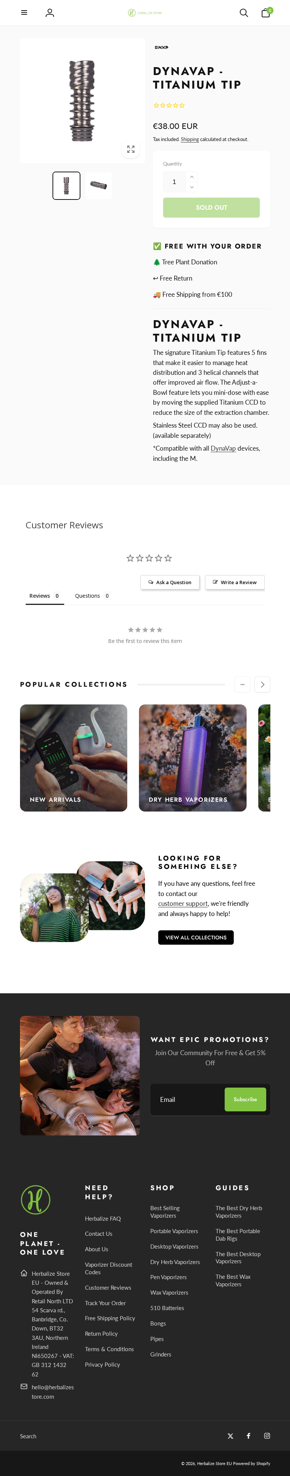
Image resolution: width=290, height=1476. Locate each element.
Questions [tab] (87, 595)
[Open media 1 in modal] (82, 101)
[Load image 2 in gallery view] (98, 185)
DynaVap (223, 448)
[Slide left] (242, 684)
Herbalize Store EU (214, 1463)
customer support (183, 903)
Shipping (190, 139)
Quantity (172, 163)
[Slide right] (262, 684)
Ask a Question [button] (173, 582)
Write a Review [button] (239, 582)
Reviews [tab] (39, 595)
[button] (24, 12)
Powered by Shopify (251, 1463)
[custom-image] (36, 1213)
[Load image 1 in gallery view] (66, 185)
